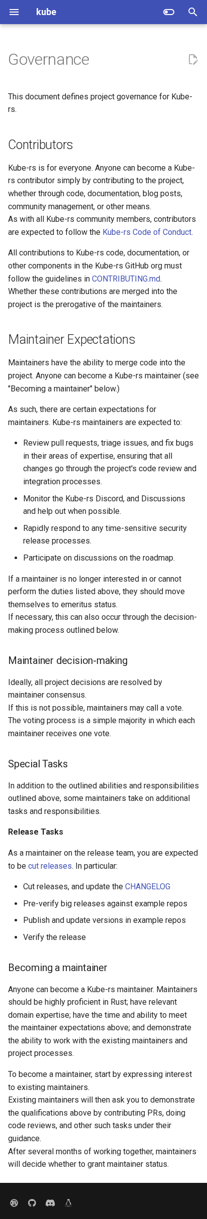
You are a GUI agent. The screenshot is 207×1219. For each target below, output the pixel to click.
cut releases (50, 866)
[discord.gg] (50, 1203)
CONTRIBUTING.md (126, 279)
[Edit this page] (193, 59)
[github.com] (32, 1203)
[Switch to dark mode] (169, 12)
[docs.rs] (14, 1203)
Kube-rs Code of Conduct (146, 232)
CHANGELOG (147, 886)
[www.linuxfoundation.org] (68, 1203)
